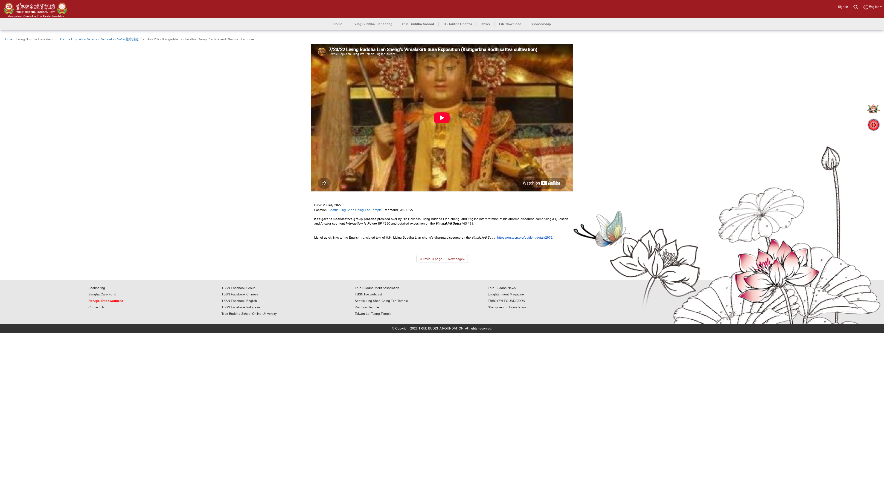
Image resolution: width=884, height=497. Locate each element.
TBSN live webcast (368, 294)
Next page (456, 259)
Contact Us (96, 307)
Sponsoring (96, 288)
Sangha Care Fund (102, 294)
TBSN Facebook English (239, 301)
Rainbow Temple (367, 307)
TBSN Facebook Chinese (239, 294)
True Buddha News (502, 288)
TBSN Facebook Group (238, 288)
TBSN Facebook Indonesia (241, 307)
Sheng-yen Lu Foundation (507, 307)
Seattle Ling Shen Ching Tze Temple (381, 301)
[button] (372, 24)
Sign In (843, 7)
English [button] (874, 7)
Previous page (430, 259)
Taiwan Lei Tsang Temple (373, 313)
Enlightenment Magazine (506, 294)
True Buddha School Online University (249, 313)
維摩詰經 (120, 39)
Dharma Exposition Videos (77, 39)
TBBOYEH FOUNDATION (506, 301)
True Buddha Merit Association (377, 288)
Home (7, 39)
